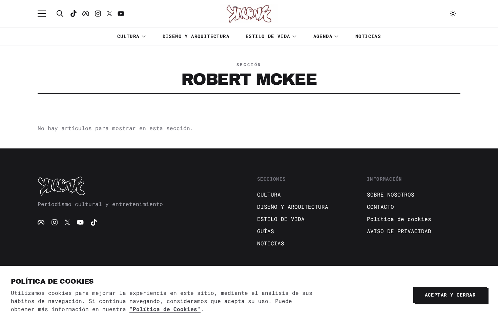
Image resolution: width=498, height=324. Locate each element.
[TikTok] (73, 13)
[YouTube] (80, 222)
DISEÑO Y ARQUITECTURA (196, 36)
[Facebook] (85, 13)
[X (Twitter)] (67, 222)
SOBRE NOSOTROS (390, 194)
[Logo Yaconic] (249, 13)
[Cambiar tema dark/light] (452, 13)
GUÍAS (265, 231)
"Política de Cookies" (165, 308)
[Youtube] (121, 13)
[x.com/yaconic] (109, 13)
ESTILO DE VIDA (268, 36)
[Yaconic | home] (139, 186)
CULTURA (128, 36)
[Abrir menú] (45, 13)
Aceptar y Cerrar (450, 294)
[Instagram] (98, 13)
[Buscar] (60, 13)
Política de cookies (399, 218)
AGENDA (322, 36)
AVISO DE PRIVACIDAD (399, 231)
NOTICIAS (368, 36)
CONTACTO (380, 206)
